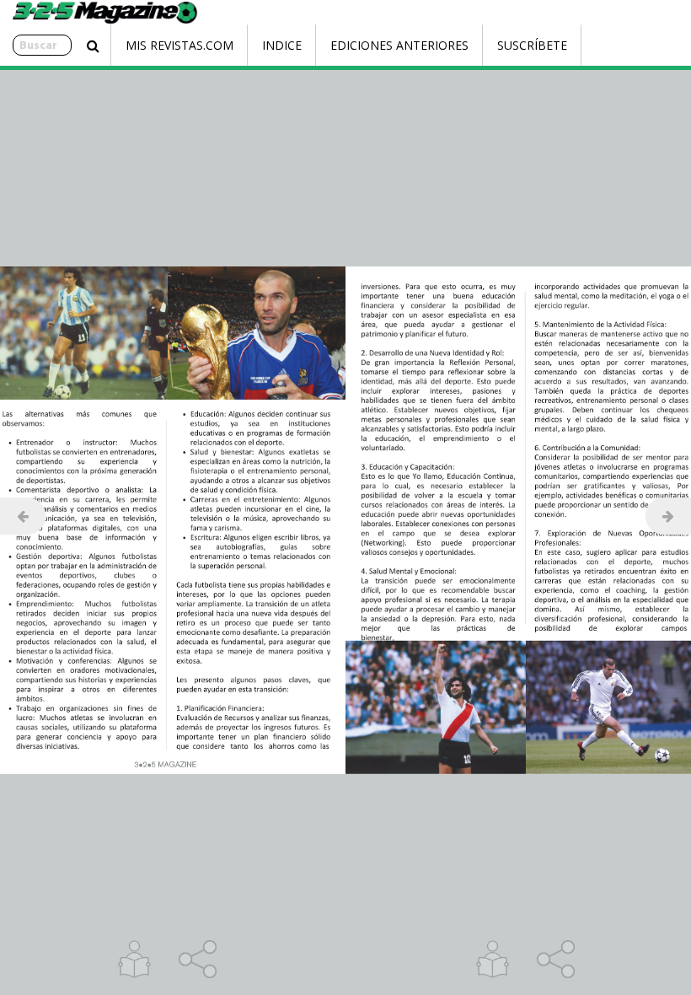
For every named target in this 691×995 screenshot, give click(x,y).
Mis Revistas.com (179, 45)
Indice (282, 45)
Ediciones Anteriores (399, 45)
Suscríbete (532, 45)
